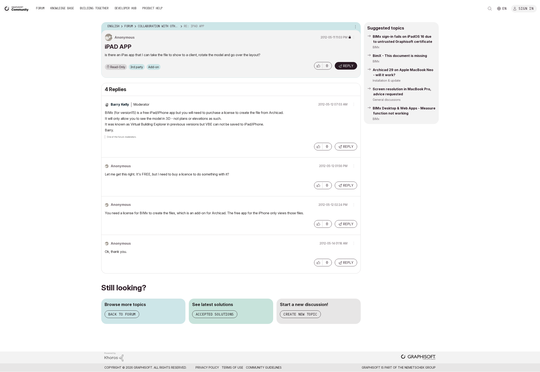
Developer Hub (125, 8)
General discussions (387, 99)
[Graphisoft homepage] (418, 357)
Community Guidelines (264, 367)
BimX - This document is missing (400, 56)
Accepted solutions (215, 314)
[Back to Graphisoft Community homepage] (17, 8)
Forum (40, 8)
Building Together (94, 8)
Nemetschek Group (420, 367)
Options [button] (355, 26)
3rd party (136, 67)
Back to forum (122, 314)
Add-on (153, 67)
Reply (348, 66)
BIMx (376, 47)
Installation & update (387, 80)
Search (490, 9)
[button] (318, 65)
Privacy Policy (207, 367)
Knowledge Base (62, 8)
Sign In (526, 8)
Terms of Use (232, 367)
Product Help (152, 8)
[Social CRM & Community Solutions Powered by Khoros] (113, 356)
